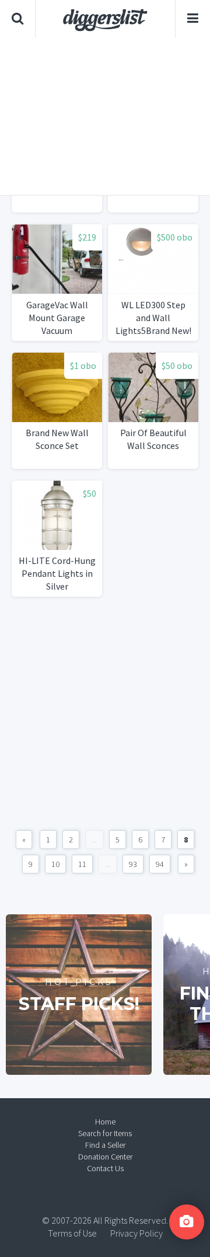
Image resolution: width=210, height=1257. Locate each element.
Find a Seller (105, 1145)
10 (55, 864)
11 (82, 864)
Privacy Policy (136, 1233)
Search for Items (105, 1133)
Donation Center (105, 1156)
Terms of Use (72, 1233)
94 (160, 864)
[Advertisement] (105, 116)
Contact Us (105, 1168)
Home (105, 1121)
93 (133, 864)
